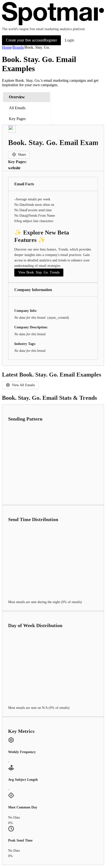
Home (7, 47)
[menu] (26, 108)
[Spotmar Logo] (53, 24)
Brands (18, 47)
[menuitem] (26, 97)
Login (69, 40)
